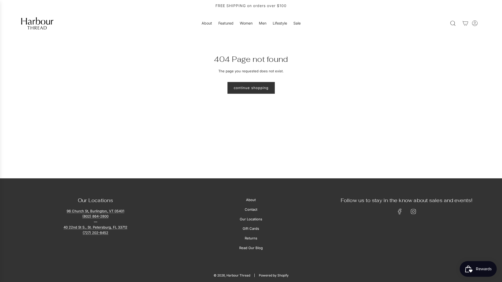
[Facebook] (399, 211)
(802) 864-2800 (95, 216)
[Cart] (465, 23)
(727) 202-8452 (95, 233)
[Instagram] (413, 211)
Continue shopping (251, 88)
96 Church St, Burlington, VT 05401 (95, 211)
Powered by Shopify (274, 275)
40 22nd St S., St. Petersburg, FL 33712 (95, 227)
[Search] (453, 23)
